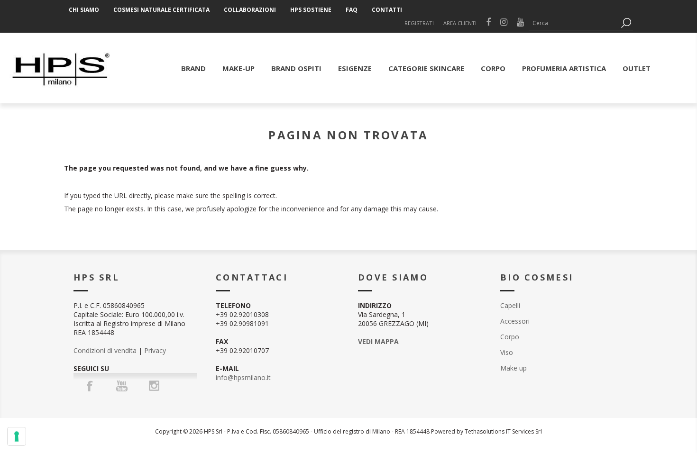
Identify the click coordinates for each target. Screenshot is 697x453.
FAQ (352, 10)
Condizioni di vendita (105, 350)
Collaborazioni (250, 10)
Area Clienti (460, 23)
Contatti (387, 10)
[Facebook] (89, 386)
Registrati (419, 23)
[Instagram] (154, 386)
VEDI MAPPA (378, 341)
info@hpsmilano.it (243, 377)
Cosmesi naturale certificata (161, 10)
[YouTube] (122, 386)
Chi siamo (84, 10)
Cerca (626, 23)
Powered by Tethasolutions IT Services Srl (486, 431)
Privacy (155, 350)
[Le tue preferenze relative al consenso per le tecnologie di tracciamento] (17, 436)
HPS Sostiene (310, 10)
